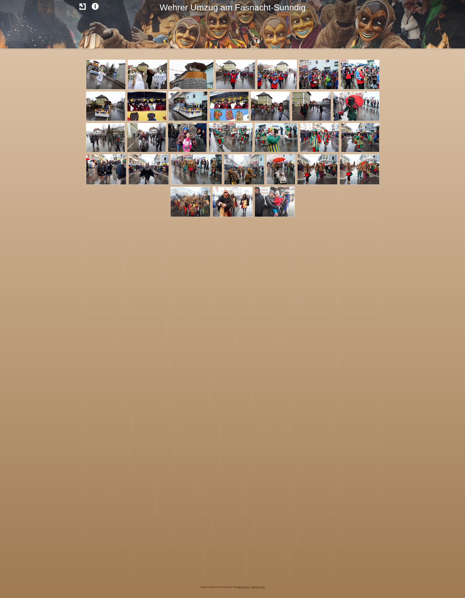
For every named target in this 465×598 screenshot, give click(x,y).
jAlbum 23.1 (243, 587)
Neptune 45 (258, 587)
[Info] (95, 6)
